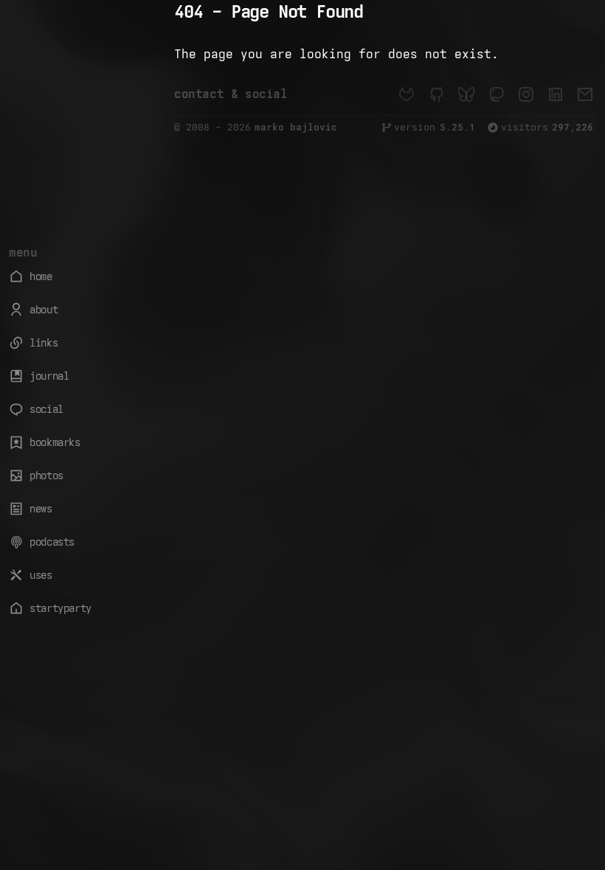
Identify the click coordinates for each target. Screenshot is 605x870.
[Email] (585, 94)
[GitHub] (436, 94)
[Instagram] (526, 94)
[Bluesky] (466, 94)
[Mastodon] (496, 94)
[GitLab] (406, 94)
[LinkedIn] (555, 94)
